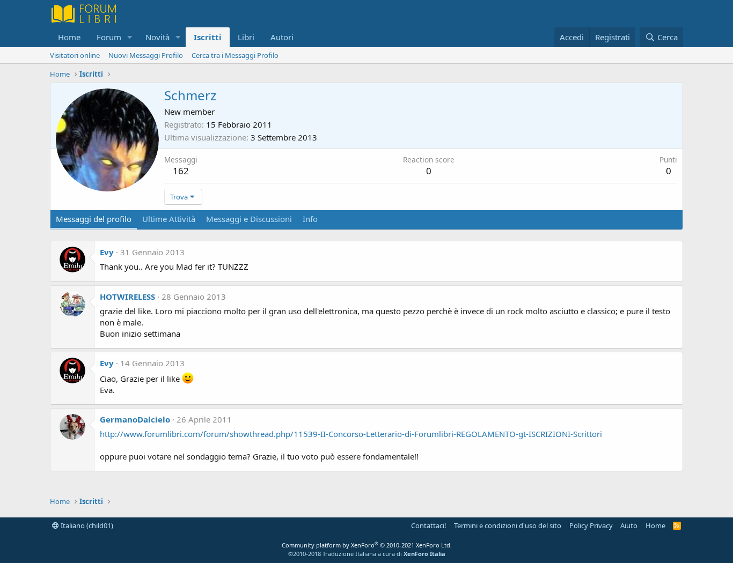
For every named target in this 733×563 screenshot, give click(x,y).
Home (69, 37)
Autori (282, 37)
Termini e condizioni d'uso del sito (507, 525)
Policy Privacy (591, 525)
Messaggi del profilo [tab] (93, 218)
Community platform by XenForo (367, 545)
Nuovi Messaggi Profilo (145, 55)
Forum (109, 37)
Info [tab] (310, 218)
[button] (129, 37)
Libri (246, 37)
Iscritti (208, 37)
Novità (157, 37)
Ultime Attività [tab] (168, 218)
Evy (107, 252)
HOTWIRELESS (127, 296)
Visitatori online (75, 55)
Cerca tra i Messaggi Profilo (235, 55)
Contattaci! (428, 525)
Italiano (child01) (86, 525)
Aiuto (628, 525)
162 (181, 171)
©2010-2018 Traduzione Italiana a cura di (366, 554)
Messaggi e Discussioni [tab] (249, 218)
